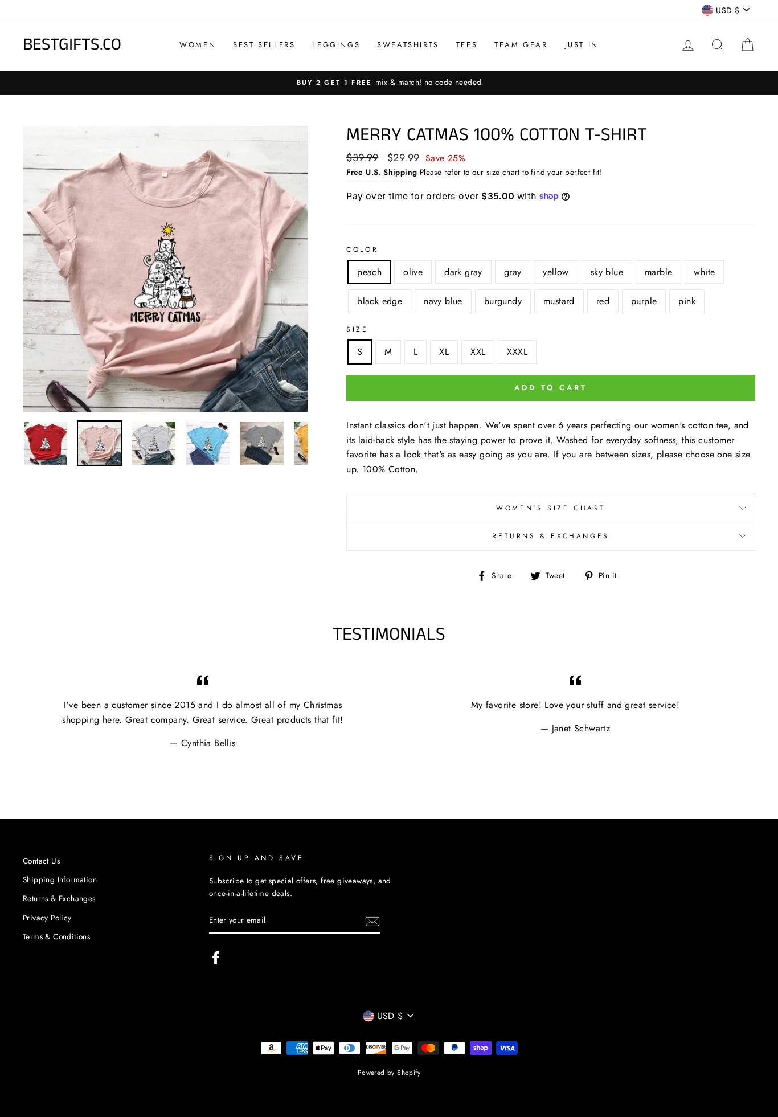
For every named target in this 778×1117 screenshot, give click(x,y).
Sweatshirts (408, 44)
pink (686, 301)
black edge (379, 301)
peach (369, 272)
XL (444, 351)
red (602, 301)
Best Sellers (264, 44)
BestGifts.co (72, 45)
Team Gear (520, 44)
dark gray (463, 272)
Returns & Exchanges (550, 536)
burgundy (503, 301)
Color (362, 249)
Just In (582, 44)
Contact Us (41, 860)
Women (197, 44)
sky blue (607, 272)
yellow (555, 272)
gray (513, 272)
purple (644, 301)
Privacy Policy (47, 917)
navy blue (443, 301)
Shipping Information (60, 879)
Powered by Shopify (389, 1072)
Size (357, 329)
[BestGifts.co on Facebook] (216, 957)
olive (413, 272)
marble (658, 272)
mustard (559, 301)
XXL (477, 351)
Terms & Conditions (56, 936)
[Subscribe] (372, 921)
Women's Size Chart (550, 508)
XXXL (517, 351)
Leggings (336, 44)
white (704, 272)
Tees (466, 44)
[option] (166, 269)
